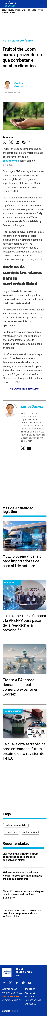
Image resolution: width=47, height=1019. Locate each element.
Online (19, 969)
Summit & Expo (24, 972)
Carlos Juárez (19, 85)
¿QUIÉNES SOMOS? (33, 1000)
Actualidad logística (18, 41)
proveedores (11, 832)
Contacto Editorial (12, 993)
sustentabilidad (30, 832)
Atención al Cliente (12, 1000)
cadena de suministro (16, 825)
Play (18, 975)
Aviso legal (30, 1004)
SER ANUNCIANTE (10, 997)
